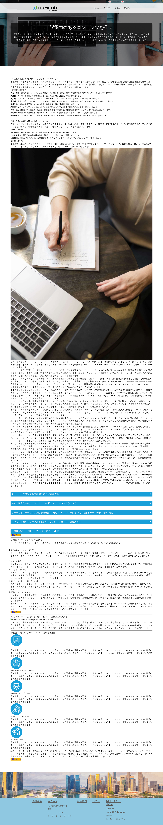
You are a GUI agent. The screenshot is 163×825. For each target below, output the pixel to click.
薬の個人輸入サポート (58, 805)
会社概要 (37, 801)
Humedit (110, 808)
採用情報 (82, 801)
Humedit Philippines (115, 812)
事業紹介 (52, 801)
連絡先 (127, 8)
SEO (49, 809)
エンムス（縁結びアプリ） (118, 818)
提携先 (109, 804)
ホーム (96, 8)
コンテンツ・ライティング (60, 815)
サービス (106, 8)
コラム (117, 8)
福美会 (109, 815)
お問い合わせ (16, 535)
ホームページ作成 (56, 812)
